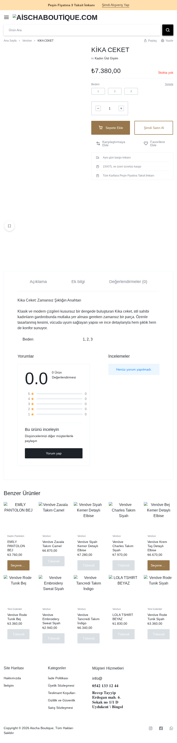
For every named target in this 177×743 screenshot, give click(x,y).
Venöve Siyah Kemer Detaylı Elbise (87, 546)
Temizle (169, 84)
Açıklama (38, 281)
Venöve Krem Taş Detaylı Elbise (157, 546)
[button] (98, 91)
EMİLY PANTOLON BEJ (16, 546)
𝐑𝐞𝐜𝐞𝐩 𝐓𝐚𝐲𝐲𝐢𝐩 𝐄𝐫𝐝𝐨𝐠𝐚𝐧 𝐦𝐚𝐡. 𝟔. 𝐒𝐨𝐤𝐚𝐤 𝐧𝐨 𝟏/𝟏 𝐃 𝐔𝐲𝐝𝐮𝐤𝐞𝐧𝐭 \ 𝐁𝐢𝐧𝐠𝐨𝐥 (107, 700)
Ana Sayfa (10, 40)
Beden (95, 84)
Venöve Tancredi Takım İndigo (88, 619)
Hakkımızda (12, 678)
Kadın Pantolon (15, 536)
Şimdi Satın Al (154, 128)
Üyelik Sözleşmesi (61, 685)
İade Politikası (58, 678)
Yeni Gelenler (14, 609)
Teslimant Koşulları (61, 693)
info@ (97, 678)
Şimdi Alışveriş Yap (115, 5)
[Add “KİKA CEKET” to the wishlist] (156, 143)
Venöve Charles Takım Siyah (122, 546)
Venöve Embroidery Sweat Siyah (51, 619)
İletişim (9, 685)
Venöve (27, 40)
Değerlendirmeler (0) (128, 281)
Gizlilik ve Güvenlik (61, 700)
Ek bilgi (78, 281)
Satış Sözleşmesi (60, 708)
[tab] (38, 281)
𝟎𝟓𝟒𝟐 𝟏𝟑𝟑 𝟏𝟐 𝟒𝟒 (105, 686)
